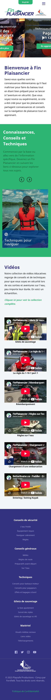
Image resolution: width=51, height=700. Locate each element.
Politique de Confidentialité (25, 691)
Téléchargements (25, 640)
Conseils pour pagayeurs (25, 588)
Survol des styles (25, 612)
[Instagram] (29, 652)
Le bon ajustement (25, 608)
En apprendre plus (25, 46)
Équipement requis (25, 531)
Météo (25, 555)
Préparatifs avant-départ (25, 563)
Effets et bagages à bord (25, 592)
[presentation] (8, 38)
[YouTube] (34, 652)
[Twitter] (23, 652)
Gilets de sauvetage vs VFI (25, 616)
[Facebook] (17, 652)
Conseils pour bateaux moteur (25, 583)
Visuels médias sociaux (25, 632)
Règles (26, 539)
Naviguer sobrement (25, 535)
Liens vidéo (25, 636)
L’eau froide (25, 526)
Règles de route (25, 559)
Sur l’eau (25, 568)
